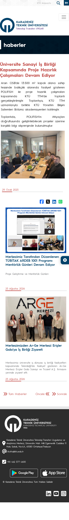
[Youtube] (56, 493)
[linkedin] (48, 493)
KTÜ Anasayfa (44, 2)
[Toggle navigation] (64, 17)
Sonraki (62, 394)
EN (66, 2)
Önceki (40, 394)
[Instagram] (63, 493)
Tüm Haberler (17, 394)
